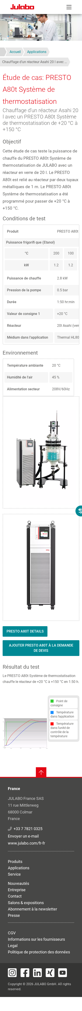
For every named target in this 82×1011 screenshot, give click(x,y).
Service (14, 874)
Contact (15, 896)
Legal (12, 945)
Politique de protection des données (39, 952)
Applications (18, 868)
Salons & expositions (26, 902)
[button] (25, 733)
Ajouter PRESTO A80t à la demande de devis (41, 648)
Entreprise (17, 889)
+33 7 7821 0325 (28, 828)
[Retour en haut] (41, 772)
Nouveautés (18, 883)
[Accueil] (22, 7)
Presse (14, 915)
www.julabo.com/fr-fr (26, 843)
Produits (15, 861)
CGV (12, 933)
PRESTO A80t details (25, 631)
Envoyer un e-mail (23, 836)
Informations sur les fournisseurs (36, 939)
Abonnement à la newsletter (32, 909)
